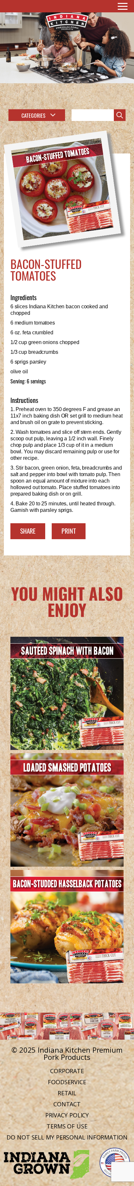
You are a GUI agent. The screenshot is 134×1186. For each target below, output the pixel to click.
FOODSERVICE (67, 1082)
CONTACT (67, 1104)
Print (68, 530)
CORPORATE (67, 1071)
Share (28, 530)
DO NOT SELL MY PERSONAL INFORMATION (67, 1137)
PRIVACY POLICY (67, 1115)
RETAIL (67, 1093)
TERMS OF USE (67, 1126)
